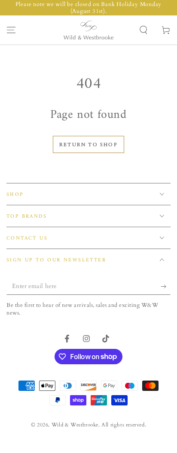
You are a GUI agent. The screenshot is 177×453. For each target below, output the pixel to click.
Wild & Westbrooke (75, 424)
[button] (143, 30)
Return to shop (88, 144)
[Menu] (11, 30)
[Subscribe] (166, 286)
